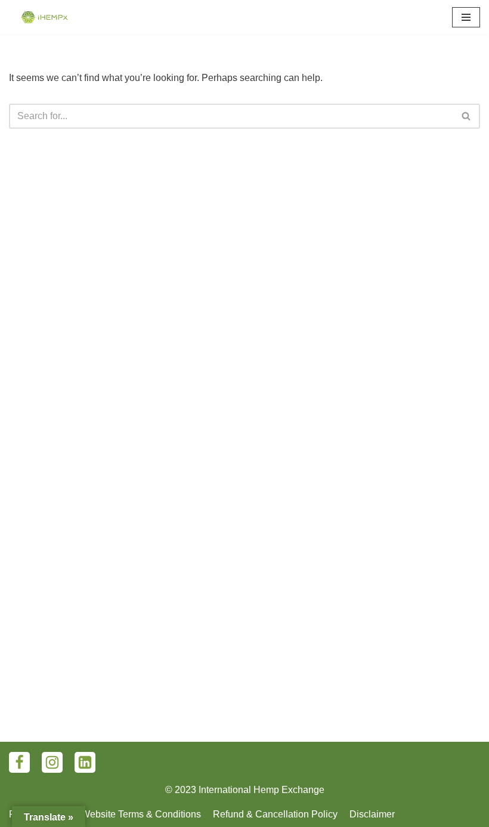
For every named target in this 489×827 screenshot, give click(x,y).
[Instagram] (52, 762)
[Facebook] (19, 762)
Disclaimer (372, 814)
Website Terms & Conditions (141, 814)
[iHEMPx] (45, 17)
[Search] (466, 116)
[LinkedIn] (85, 762)
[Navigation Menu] (466, 17)
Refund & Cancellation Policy (275, 814)
